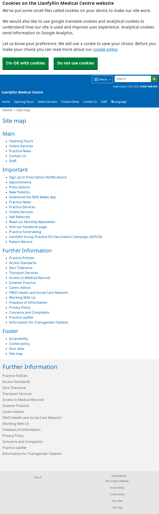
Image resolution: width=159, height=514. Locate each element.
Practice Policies (21, 257)
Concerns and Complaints (29, 312)
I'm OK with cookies (25, 63)
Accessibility (18, 338)
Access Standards (23, 262)
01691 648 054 (148, 86)
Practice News (70, 101)
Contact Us (90, 101)
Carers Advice (19, 287)
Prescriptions (19, 187)
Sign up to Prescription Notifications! (38, 177)
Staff (104, 101)
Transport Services (23, 272)
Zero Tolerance (21, 267)
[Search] (154, 79)
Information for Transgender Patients (38, 322)
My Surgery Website (117, 481)
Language (119, 101)
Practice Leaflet (21, 317)
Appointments (20, 182)
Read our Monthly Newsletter (32, 222)
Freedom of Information (28, 302)
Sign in (38, 477)
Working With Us (22, 297)
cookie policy (105, 49)
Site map (16, 353)
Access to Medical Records (30, 277)
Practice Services (22, 207)
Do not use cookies (75, 63)
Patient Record (20, 241)
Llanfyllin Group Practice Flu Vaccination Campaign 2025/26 (55, 236)
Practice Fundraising (25, 231)
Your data (16, 348)
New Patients (19, 192)
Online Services (47, 101)
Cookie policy (19, 343)
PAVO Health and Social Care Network (38, 292)
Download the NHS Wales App (32, 197)
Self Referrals (19, 217)
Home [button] (6, 101)
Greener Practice (22, 282)
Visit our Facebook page (28, 226)
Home (7, 110)
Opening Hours (24, 101)
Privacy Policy (19, 307)
